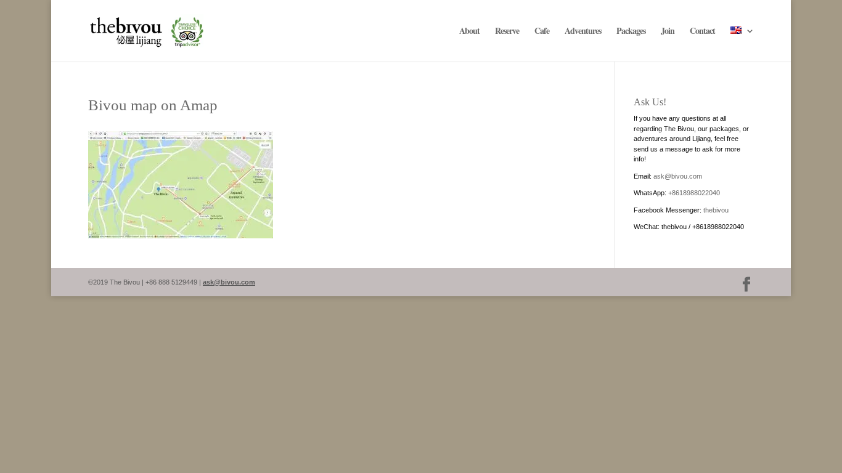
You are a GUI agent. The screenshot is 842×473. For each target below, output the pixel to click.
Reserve (507, 31)
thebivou (716, 210)
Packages (630, 31)
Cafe (541, 31)
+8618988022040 (694, 192)
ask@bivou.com (677, 176)
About (469, 31)
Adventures (583, 31)
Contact (702, 31)
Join (667, 31)
